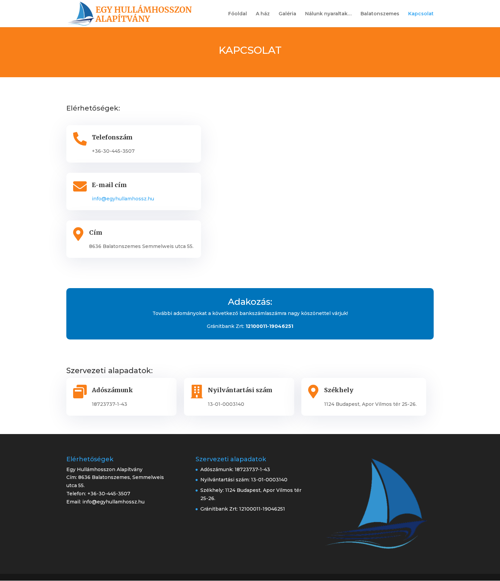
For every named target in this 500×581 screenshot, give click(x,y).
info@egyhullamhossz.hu (123, 199)
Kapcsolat (421, 14)
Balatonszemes (380, 14)
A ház (263, 14)
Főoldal (237, 14)
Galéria (287, 14)
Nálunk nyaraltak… (328, 14)
